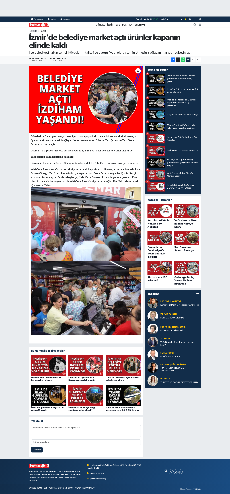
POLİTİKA (127, 25)
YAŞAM (78, 488)
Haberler (33, 31)
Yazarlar (66, 19)
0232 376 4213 (97, 473)
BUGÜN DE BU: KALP (170, 356)
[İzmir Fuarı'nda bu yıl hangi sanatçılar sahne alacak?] (85, 395)
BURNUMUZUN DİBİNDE (172, 318)
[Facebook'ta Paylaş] (173, 59)
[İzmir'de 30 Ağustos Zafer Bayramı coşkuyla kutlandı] (85, 365)
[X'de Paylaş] (178, 59)
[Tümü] (197, 294)
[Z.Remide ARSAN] (152, 316)
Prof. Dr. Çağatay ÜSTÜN (173, 365)
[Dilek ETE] (152, 380)
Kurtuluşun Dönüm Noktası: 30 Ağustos (179, 305)
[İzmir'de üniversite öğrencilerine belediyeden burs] (123, 365)
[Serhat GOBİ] (152, 355)
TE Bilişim (197, 489)
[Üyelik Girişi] (199, 19)
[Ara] (195, 25)
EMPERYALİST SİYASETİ (171, 331)
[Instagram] (175, 472)
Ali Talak (165, 339)
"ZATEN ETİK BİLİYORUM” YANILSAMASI (173, 369)
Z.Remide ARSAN (168, 314)
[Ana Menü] (200, 25)
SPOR (70, 488)
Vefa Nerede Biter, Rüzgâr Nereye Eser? (177, 343)
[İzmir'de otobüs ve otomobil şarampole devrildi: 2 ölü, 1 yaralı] (123, 395)
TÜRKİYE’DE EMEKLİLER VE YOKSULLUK (179, 382)
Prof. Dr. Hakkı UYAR (170, 301)
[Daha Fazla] (188, 59)
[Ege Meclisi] (39, 24)
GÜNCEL (100, 25)
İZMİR (110, 25)
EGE (118, 25)
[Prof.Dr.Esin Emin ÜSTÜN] (152, 329)
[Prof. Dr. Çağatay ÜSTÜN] (152, 368)
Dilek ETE (165, 379)
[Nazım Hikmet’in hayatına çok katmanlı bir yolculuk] (48, 365)
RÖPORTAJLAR (89, 488)
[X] (171, 472)
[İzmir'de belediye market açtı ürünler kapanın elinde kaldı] (86, 99)
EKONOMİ (140, 25)
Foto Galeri (38, 19)
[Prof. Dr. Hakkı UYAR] (152, 303)
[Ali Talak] (152, 342)
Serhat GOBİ (167, 353)
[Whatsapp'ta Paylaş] (183, 59)
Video (53, 19)
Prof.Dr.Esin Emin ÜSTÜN (173, 327)
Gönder (37, 450)
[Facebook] (166, 472)
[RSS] (180, 472)
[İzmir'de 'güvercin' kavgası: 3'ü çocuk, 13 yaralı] (48, 395)
